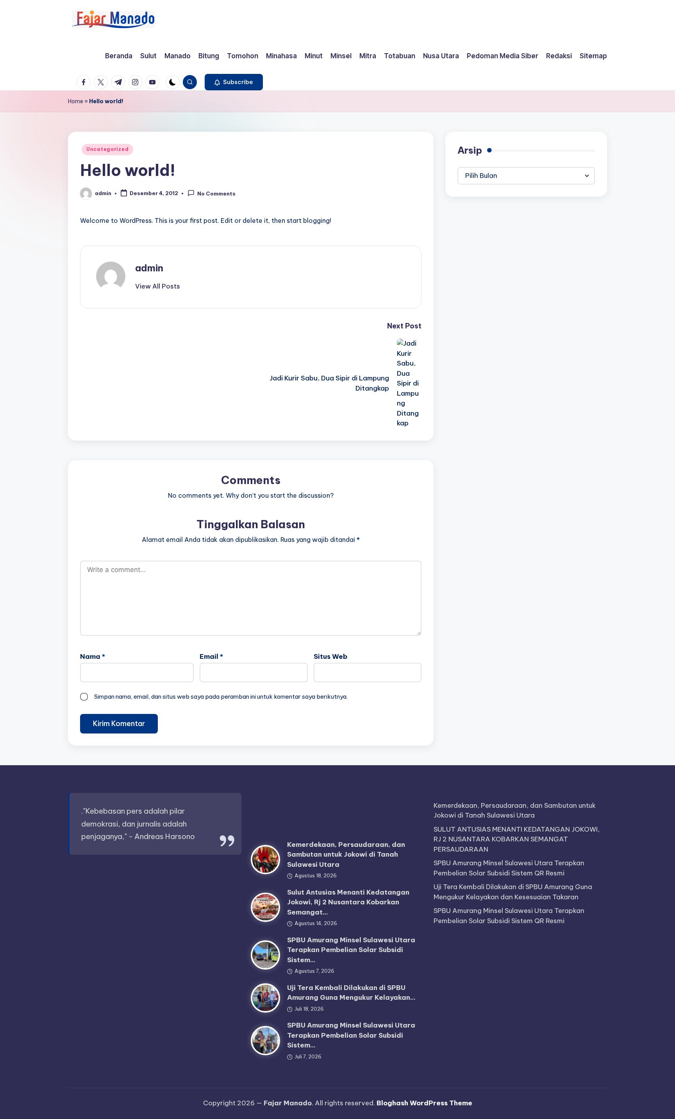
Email (211, 656)
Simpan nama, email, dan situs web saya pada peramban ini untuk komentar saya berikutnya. (221, 696)
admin (149, 268)
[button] (234, 82)
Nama (92, 656)
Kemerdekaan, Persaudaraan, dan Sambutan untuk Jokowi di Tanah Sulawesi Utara (346, 854)
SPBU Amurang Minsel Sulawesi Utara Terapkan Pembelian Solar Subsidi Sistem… (351, 950)
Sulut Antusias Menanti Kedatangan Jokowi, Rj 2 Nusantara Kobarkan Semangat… (348, 902)
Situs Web (330, 656)
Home (75, 101)
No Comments (216, 194)
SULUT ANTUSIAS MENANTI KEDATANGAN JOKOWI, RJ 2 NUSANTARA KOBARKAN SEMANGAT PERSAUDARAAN (517, 839)
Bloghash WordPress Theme (424, 1103)
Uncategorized (107, 149)
